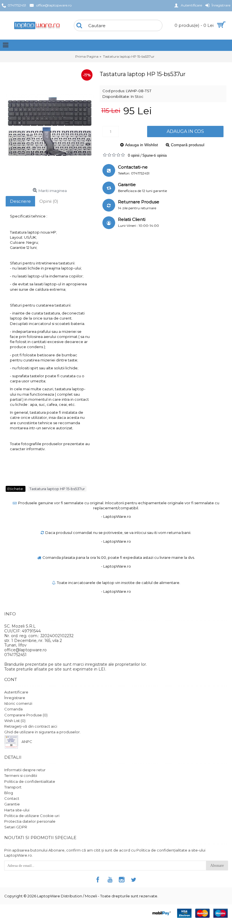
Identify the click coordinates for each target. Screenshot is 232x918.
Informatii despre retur (25, 770)
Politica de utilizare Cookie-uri (31, 815)
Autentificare (16, 692)
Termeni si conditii (20, 775)
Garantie (12, 804)
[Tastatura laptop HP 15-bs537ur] (50, 127)
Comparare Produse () (26, 715)
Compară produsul (187, 145)
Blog (8, 792)
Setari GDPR (15, 827)
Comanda (13, 709)
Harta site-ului (16, 810)
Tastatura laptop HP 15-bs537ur (57, 488)
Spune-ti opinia (154, 155)
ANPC (27, 742)
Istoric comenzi (18, 703)
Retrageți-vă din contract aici (30, 726)
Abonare (217, 865)
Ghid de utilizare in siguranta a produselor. (42, 732)
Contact (11, 798)
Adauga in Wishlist (141, 145)
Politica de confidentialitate (29, 781)
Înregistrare (14, 697)
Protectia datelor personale (29, 821)
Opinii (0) (48, 201)
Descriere (20, 201)
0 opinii (133, 155)
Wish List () (14, 720)
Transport (13, 787)
